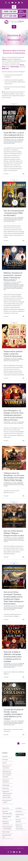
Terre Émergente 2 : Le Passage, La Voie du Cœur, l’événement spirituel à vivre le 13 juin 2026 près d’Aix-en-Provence (14, 415)
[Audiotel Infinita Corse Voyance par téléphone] (14, 10)
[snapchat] (19, 2)
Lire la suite (6, 173)
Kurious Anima (6, 832)
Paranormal (6, 142)
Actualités (19, 139)
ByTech (22, 848)
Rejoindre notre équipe (20, 815)
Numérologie (20, 285)
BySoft (19, 848)
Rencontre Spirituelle (18, 820)
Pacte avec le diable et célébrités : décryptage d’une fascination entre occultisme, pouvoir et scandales (12, 656)
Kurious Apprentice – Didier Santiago (7, 827)
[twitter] (22, 2)
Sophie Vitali (7, 139)
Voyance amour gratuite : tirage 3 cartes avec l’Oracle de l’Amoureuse (13, 353)
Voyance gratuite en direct (14, 360)
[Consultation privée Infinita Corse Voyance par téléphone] (14, 15)
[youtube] (12, 2)
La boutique (19, 808)
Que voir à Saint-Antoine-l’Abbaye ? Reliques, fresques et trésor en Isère (14, 533)
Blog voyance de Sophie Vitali (12, 283)
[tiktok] (15, 2)
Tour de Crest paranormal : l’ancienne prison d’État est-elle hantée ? (14, 213)
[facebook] (6, 2)
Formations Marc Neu (7, 836)
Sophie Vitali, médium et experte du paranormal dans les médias (13, 142)
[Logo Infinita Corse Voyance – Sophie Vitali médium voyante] (14, 20)
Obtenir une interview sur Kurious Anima (19, 826)
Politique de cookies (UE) (6, 822)
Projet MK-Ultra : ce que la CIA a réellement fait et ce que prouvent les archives (14, 135)
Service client (6, 808)
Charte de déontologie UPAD (7, 812)
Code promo (19, 811)
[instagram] (9, 2)
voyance (4, 59)
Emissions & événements (18, 140)
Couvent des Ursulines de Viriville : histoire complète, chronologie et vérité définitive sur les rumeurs (13, 714)
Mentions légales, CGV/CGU (7, 817)
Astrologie (5, 759)
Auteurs (5, 283)
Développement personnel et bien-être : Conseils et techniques (7, 773)
